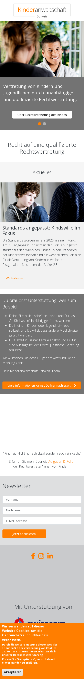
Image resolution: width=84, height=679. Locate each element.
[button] (39, 123)
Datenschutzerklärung (28, 655)
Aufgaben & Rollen (61, 461)
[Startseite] (42, 10)
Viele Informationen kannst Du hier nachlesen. (39, 385)
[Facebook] (33, 556)
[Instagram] (41, 556)
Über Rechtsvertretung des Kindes (42, 115)
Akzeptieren (12, 672)
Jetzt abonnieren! (24, 534)
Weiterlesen (16, 278)
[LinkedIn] (50, 556)
